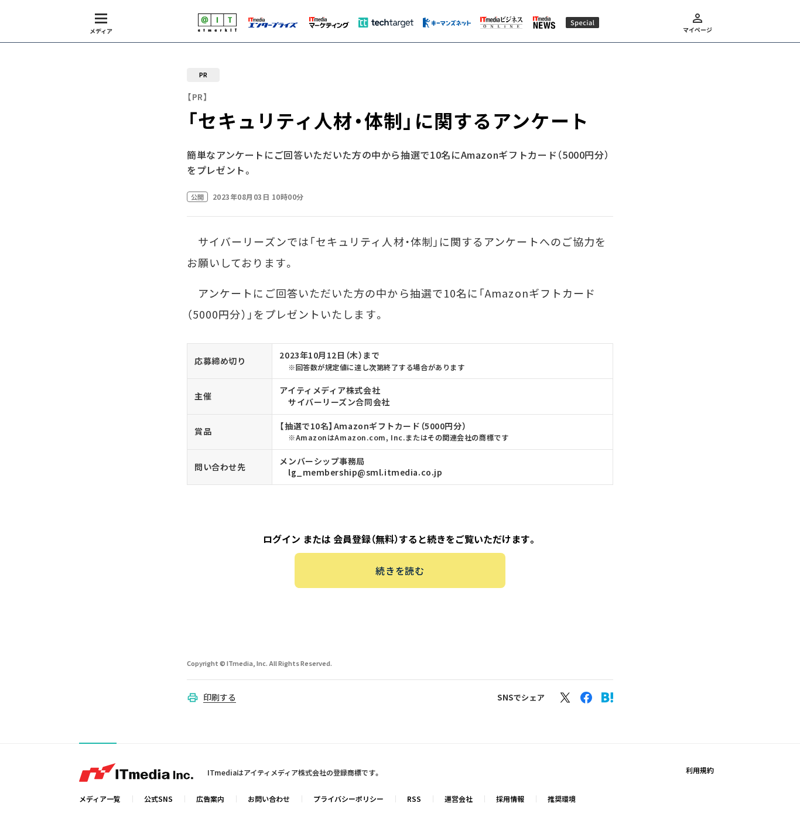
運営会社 (459, 799)
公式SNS (158, 799)
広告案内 (210, 799)
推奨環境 (562, 799)
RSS (414, 799)
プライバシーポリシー (348, 799)
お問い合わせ (269, 799)
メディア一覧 (100, 799)
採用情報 (510, 799)
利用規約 (700, 770)
